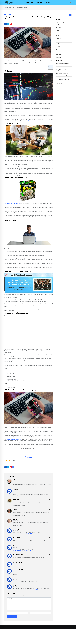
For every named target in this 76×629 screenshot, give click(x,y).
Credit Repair (58, 30)
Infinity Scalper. (28, 120)
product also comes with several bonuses (14, 439)
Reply (50, 479)
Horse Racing (58, 38)
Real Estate (58, 46)
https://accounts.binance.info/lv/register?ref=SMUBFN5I (22, 533)
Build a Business (59, 24)
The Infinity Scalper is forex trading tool (12, 203)
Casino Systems (59, 27)
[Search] (68, 2)
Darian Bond (7, 21)
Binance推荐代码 (16, 578)
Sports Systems (59, 54)
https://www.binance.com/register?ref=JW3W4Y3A (29, 589)
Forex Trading (58, 32)
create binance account (19, 554)
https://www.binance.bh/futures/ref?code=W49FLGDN (22, 550)
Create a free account (18, 537)
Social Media (58, 51)
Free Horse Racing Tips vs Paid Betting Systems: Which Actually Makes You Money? (63, 69)
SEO (56, 49)
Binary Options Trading (60, 22)
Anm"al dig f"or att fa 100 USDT (21, 569)
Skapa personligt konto (18, 562)
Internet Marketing (39, 2)
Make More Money (29, 2)
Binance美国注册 (16, 545)
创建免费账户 (15, 585)
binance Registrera (17, 529)
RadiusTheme (45, 627)
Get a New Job (58, 35)
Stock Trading (58, 57)
